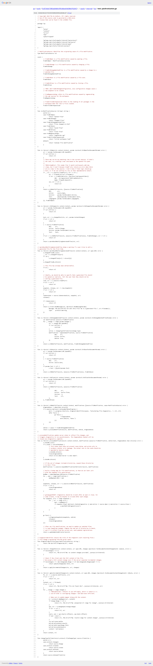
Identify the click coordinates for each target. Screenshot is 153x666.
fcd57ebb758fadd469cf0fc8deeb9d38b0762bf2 (59, 9)
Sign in (149, 3)
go (34, 9)
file (69, 13)
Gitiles (10, 663)
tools (38, 9)
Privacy (15, 663)
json (149, 663)
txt (145, 663)
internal (89, 9)
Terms (20, 663)
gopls (82, 9)
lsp (95, 9)
